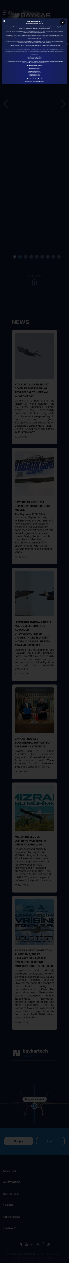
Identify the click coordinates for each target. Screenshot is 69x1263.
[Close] (63, 22)
